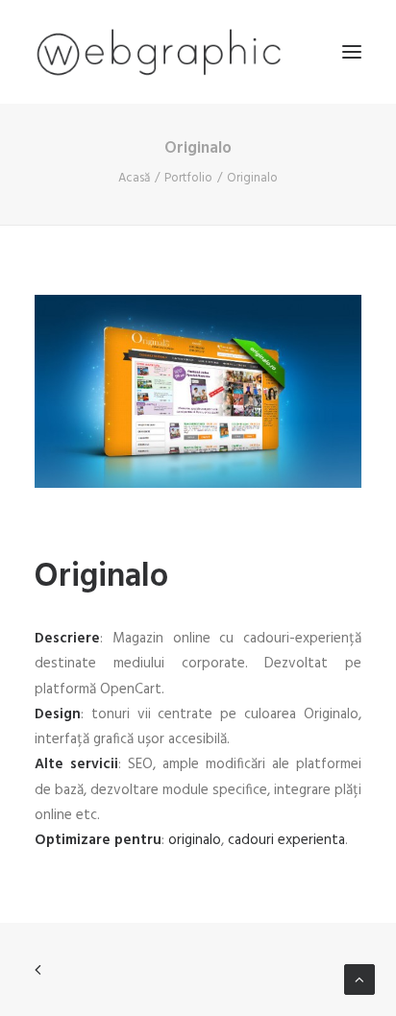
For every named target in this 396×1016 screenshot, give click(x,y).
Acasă (134, 178)
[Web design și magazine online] (159, 52)
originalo (194, 840)
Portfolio (188, 178)
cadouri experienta (286, 840)
